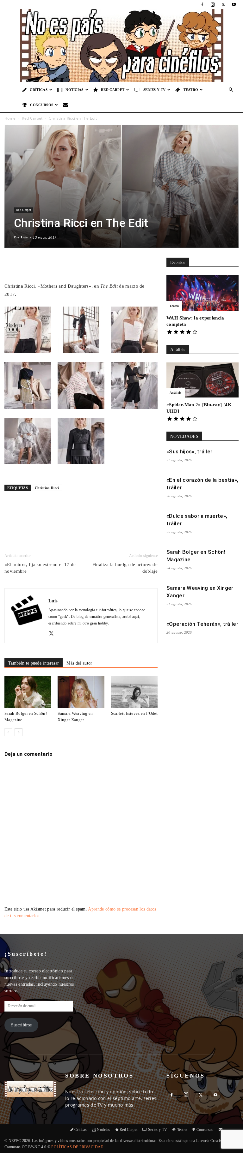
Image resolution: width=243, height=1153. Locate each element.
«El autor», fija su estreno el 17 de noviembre (40, 568)
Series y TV (154, 90)
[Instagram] (212, 4)
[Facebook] (202, 4)
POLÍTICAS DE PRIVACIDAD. (78, 1147)
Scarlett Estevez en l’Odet (134, 713)
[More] (119, 264)
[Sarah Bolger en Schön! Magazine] (27, 692)
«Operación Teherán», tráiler (202, 624)
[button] (231, 90)
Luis (24, 237)
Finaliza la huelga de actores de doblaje (125, 568)
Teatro (191, 90)
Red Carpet (112, 90)
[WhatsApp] (78, 526)
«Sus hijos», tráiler (189, 451)
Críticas (38, 90)
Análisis (176, 392)
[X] (223, 4)
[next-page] (18, 732)
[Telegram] (107, 526)
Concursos (41, 105)
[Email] (92, 526)
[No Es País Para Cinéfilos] (121, 45)
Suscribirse (21, 1025)
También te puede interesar (33, 663)
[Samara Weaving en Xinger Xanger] (81, 692)
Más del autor (79, 663)
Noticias (74, 90)
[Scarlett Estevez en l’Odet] (134, 692)
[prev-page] (8, 732)
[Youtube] (234, 4)
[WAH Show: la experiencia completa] (202, 293)
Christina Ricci (47, 488)
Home (10, 118)
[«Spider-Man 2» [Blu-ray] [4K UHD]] (202, 380)
